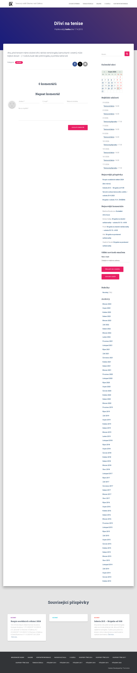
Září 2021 (106, 354)
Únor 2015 (106, 560)
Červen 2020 (107, 391)
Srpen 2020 (106, 387)
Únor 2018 (106, 469)
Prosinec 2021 (108, 341)
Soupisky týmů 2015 (102, 657)
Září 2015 (106, 535)
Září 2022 (106, 325)
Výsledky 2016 (64, 662)
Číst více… (14, 637)
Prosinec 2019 (108, 407)
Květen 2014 (107, 581)
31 (102, 91)
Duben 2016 (107, 515)
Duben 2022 (107, 329)
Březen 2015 (107, 556)
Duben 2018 (107, 461)
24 (102, 88)
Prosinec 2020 (108, 374)
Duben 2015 (107, 552)
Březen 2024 (107, 304)
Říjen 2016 (106, 502)
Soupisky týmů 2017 (119, 657)
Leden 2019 (107, 436)
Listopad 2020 (107, 378)
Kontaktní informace (121, 4)
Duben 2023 (107, 316)
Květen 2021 (107, 362)
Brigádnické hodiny (17, 657)
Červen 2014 (107, 577)
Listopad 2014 (107, 564)
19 (109, 85)
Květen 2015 (107, 548)
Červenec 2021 (108, 358)
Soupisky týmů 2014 (85, 657)
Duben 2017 (107, 490)
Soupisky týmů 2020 (22, 662)
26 (109, 88)
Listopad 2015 (107, 527)
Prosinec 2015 (108, 523)
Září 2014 (106, 569)
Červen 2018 (107, 453)
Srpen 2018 (106, 449)
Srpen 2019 (106, 420)
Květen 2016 (107, 511)
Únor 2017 (106, 498)
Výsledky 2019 (103, 662)
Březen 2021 (107, 370)
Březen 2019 (107, 432)
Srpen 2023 (106, 308)
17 (102, 85)
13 (112, 83)
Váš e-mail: (105, 257)
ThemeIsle (126, 668)
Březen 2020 (107, 403)
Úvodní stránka (74, 4)
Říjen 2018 (106, 444)
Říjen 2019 (106, 411)
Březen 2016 (107, 519)
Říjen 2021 (106, 349)
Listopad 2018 (107, 440)
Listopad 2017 (107, 473)
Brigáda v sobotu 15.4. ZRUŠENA (114, 200)
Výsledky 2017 (77, 662)
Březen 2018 (107, 465)
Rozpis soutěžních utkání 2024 (113, 179)
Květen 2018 (107, 457)
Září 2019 (106, 416)
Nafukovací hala (60, 657)
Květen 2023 (107, 312)
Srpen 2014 (106, 573)
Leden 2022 (107, 337)
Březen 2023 (107, 320)
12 (109, 83)
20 (112, 85)
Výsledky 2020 (116, 662)
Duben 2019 (107, 428)
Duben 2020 (107, 399)
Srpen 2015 (106, 540)
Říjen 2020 (106, 382)
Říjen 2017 (106, 478)
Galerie (98, 4)
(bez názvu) (107, 184)
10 (102, 83)
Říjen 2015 (106, 531)
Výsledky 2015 (51, 662)
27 (112, 88)
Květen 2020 (107, 395)
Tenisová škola (88, 4)
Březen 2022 (107, 333)
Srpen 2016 (106, 507)
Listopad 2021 (107, 345)
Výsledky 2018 (90, 662)
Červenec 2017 (108, 486)
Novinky (19, 62)
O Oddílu (107, 4)
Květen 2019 (107, 424)
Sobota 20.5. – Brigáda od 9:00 (113, 188)
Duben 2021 (107, 366)
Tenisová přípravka (110, 121)
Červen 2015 (107, 544)
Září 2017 (106, 482)
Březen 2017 (107, 494)
